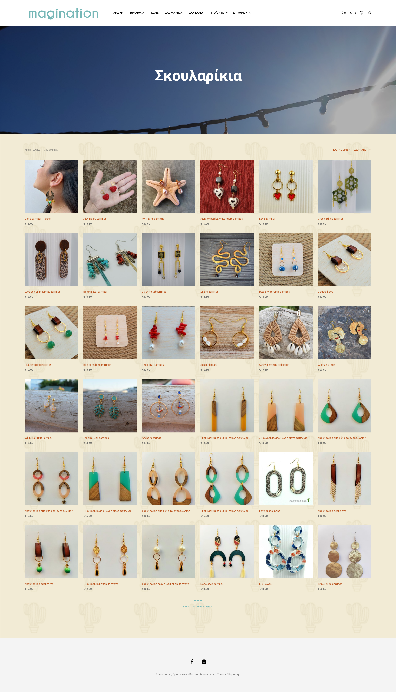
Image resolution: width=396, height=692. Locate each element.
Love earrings (267, 218)
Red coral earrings (153, 364)
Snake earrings (209, 291)
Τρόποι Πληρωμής (228, 674)
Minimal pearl (208, 364)
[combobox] (330, 150)
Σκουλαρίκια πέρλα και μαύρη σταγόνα (165, 583)
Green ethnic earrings (330, 218)
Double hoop (326, 291)
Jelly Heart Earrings (94, 218)
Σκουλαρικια (173, 12)
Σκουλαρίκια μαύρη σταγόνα (100, 583)
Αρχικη (118, 12)
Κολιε (154, 12)
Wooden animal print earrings (42, 291)
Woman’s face (326, 364)
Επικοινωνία (241, 12)
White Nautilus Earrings (39, 437)
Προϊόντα (217, 12)
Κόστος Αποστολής (202, 674)
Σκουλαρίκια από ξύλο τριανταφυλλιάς (224, 437)
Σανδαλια (196, 12)
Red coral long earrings (97, 364)
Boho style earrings (212, 583)
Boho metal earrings (95, 291)
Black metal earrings (154, 291)
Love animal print (269, 510)
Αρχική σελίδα (32, 150)
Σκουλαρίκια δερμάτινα (332, 510)
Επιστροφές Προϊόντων (171, 674)
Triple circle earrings (330, 583)
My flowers (266, 583)
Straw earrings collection (274, 364)
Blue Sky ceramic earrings (274, 291)
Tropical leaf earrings (96, 437)
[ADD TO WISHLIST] (55, 207)
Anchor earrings (151, 437)
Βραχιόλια (137, 12)
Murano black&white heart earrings (221, 218)
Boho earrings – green (38, 218)
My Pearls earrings (153, 218)
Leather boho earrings (38, 364)
